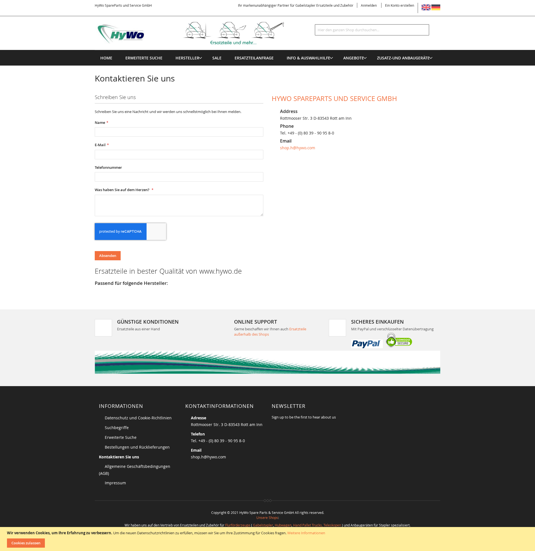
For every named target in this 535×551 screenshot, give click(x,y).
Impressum (115, 482)
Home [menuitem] (106, 58)
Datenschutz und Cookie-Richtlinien (138, 417)
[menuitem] (187, 58)
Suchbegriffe (117, 427)
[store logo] (198, 33)
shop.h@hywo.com (297, 147)
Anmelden (369, 5)
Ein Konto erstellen (399, 5)
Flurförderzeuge (237, 525)
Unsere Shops (267, 517)
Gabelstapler (263, 525)
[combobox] (372, 29)
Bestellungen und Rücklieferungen (137, 447)
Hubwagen (283, 525)
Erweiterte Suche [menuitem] (143, 58)
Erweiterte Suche (121, 437)
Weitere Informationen (306, 532)
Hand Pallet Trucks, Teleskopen (317, 525)
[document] (268, 539)
